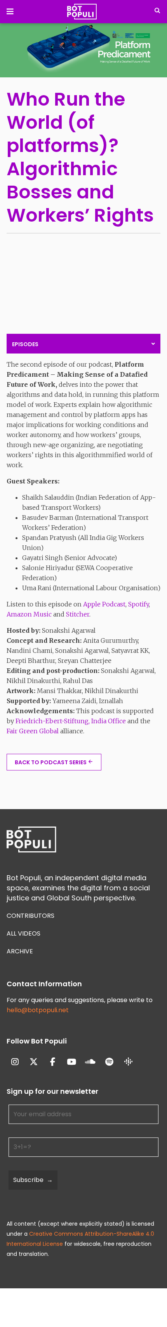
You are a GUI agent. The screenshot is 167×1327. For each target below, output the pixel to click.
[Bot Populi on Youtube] (71, 1062)
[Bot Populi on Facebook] (52, 1062)
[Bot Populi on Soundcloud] (90, 1062)
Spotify (138, 604)
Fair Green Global (33, 731)
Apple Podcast (104, 604)
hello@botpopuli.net (38, 1010)
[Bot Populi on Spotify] (109, 1062)
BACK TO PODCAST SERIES (51, 762)
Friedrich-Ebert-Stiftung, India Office (71, 721)
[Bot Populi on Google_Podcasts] (128, 1062)
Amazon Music (29, 614)
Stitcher (77, 614)
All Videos (23, 933)
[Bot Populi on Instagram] (15, 1062)
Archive (20, 951)
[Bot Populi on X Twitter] (34, 1062)
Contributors (30, 915)
